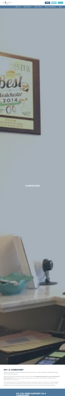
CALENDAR (54, 2)
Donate (60, 2)
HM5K (47, 2)
